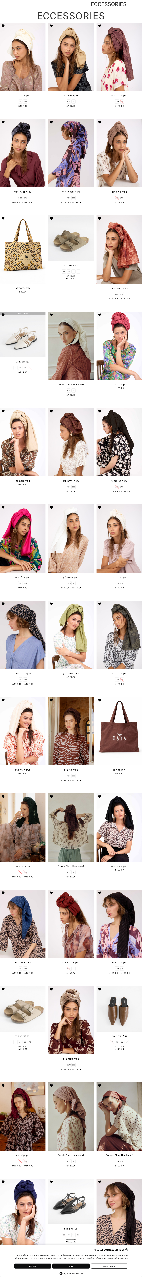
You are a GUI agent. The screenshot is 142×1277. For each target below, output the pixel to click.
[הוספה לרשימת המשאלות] (100, 25)
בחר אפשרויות (119, 111)
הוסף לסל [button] (22, 296)
